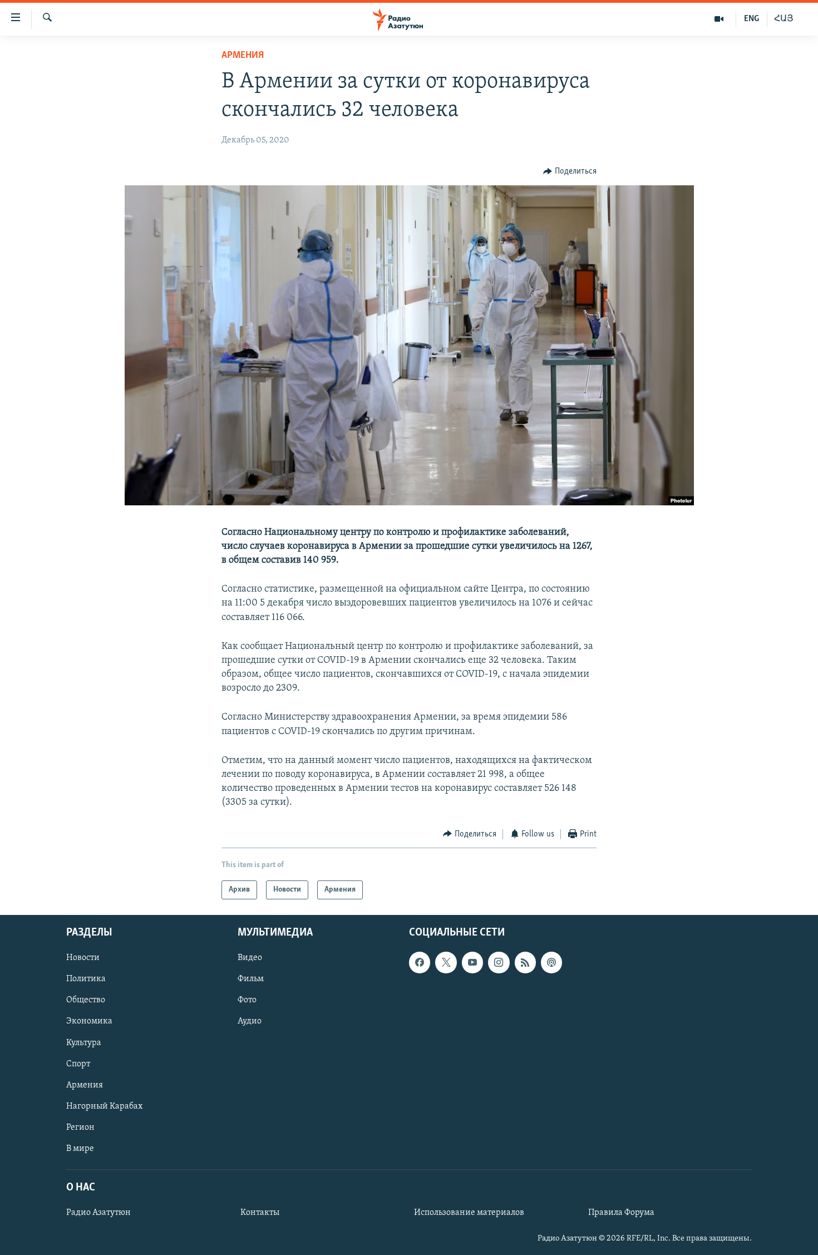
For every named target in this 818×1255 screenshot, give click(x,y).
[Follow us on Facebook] (419, 962)
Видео (250, 957)
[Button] (570, 171)
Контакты (259, 1212)
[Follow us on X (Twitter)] (445, 962)
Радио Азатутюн (98, 1212)
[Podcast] (551, 962)
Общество (85, 1000)
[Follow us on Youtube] (472, 962)
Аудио (250, 1021)
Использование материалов (469, 1212)
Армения (242, 56)
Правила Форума (621, 1212)
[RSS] (525, 962)
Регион (80, 1127)
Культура (83, 1043)
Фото (247, 1000)
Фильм (251, 979)
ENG (751, 18)
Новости (83, 957)
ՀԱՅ (784, 18)
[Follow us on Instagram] (498, 962)
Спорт (78, 1064)
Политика (86, 979)
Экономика (89, 1021)
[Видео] (719, 19)
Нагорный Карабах (104, 1106)
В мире (80, 1148)
